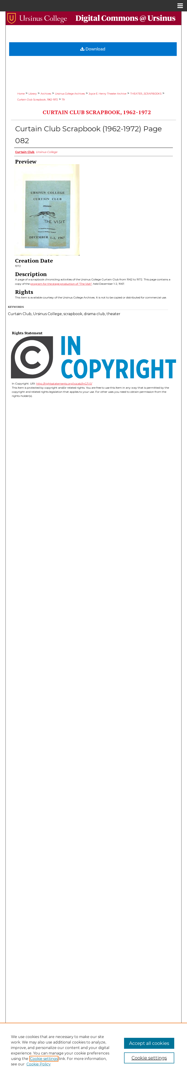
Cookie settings (44, 1059)
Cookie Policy (38, 1064)
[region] (93, 1050)
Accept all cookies (149, 1043)
